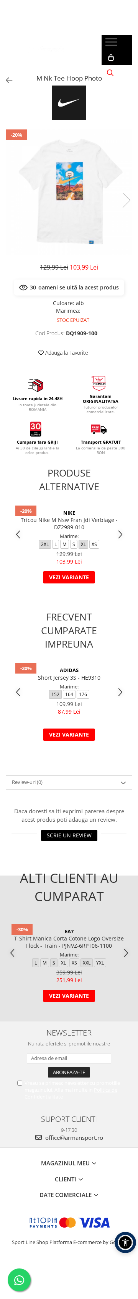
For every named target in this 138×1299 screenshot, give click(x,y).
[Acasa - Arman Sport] (48, 50)
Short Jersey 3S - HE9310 (69, 677)
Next (126, 200)
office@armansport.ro (73, 1137)
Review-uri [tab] (27, 782)
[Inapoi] (6, 80)
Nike (69, 512)
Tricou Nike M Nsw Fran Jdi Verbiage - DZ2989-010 (69, 523)
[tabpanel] (69, 192)
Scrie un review (69, 835)
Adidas (69, 670)
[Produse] (112, 44)
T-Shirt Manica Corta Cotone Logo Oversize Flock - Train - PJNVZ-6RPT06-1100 (69, 942)
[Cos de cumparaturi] (111, 57)
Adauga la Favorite (66, 352)
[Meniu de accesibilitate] (125, 1242)
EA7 (69, 931)
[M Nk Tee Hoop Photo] (69, 192)
